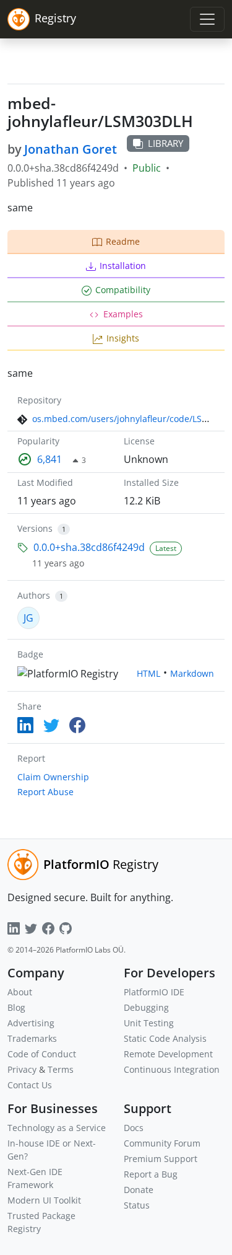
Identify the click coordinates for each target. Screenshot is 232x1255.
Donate (138, 1190)
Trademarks (32, 1038)
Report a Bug (151, 1174)
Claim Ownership (53, 777)
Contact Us (29, 1085)
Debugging (146, 1007)
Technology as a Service (56, 1128)
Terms (61, 1069)
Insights (122, 338)
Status (137, 1205)
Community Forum (162, 1143)
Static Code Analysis (165, 1038)
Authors (33, 595)
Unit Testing (149, 1023)
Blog (16, 1007)
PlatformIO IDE (154, 992)
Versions (35, 528)
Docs (134, 1128)
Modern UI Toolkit (44, 1200)
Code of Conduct (41, 1054)
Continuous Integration (172, 1069)
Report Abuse (45, 792)
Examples (123, 314)
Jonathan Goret (70, 149)
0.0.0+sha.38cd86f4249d (89, 547)
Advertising (30, 1023)
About (19, 992)
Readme (123, 241)
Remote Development (168, 1054)
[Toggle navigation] (207, 19)
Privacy (22, 1069)
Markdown (192, 673)
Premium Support (160, 1159)
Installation (123, 265)
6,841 (49, 459)
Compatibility (122, 290)
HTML (148, 673)
